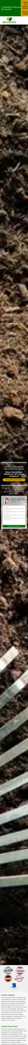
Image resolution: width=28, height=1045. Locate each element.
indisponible (6, 7)
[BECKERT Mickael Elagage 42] (9, 20)
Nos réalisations (14, 480)
